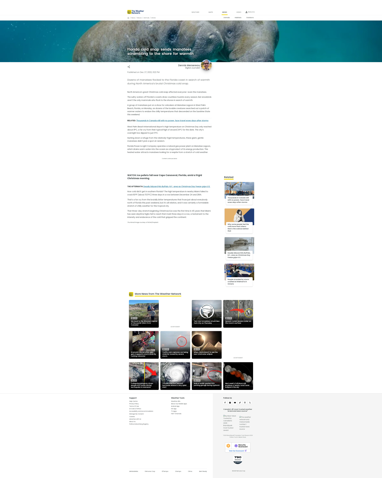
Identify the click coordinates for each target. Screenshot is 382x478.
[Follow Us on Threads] (244, 402)
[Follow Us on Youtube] (234, 402)
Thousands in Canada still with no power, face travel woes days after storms (172, 120)
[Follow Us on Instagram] (230, 402)
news (133, 18)
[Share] (128, 66)
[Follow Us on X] (249, 402)
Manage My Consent (136, 414)
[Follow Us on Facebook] (225, 402)
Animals (146, 18)
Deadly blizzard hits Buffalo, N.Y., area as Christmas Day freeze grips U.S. (176, 186)
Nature (139, 18)
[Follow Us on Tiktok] (239, 402)
